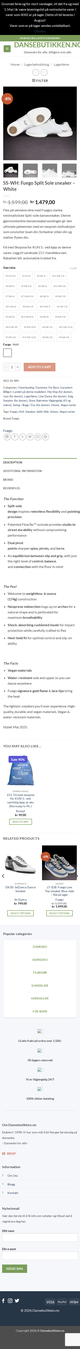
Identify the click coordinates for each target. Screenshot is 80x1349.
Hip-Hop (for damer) (59, 392)
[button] (7, 48)
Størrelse (9, 267)
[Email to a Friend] (37, 436)
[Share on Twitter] (30, 436)
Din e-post (9, 1249)
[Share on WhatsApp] (7, 436)
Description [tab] (12, 462)
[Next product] (35, 72)
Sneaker (30, 411)
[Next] (70, 123)
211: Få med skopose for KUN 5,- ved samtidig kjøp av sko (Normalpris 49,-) (20, 800)
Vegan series (68, 405)
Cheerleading (26, 387)
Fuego (13, 411)
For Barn (53, 387)
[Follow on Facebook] (3, 1301)
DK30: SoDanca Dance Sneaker (20, 889)
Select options (20, 913)
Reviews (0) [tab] (11, 488)
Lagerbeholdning (36, 64)
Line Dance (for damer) (53, 396)
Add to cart (39, 367)
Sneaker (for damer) (15, 400)
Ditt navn (8, 1231)
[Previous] (10, 123)
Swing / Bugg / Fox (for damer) (31, 405)
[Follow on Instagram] (10, 1301)
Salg (70, 396)
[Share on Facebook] (14, 436)
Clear (73, 268)
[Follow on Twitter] (17, 1301)
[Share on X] (22, 436)
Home (15, 64)
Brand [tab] (8, 479)
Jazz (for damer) (13, 396)
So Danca (20, 899)
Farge (11, 344)
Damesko (41, 387)
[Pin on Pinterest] (45, 436)
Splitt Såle (42, 411)
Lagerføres (61, 64)
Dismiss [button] (40, 31)
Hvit (21, 411)
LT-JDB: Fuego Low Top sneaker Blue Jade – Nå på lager (59, 891)
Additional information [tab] (22, 471)
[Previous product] (44, 72)
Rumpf (20, 811)
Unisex (55, 405)
